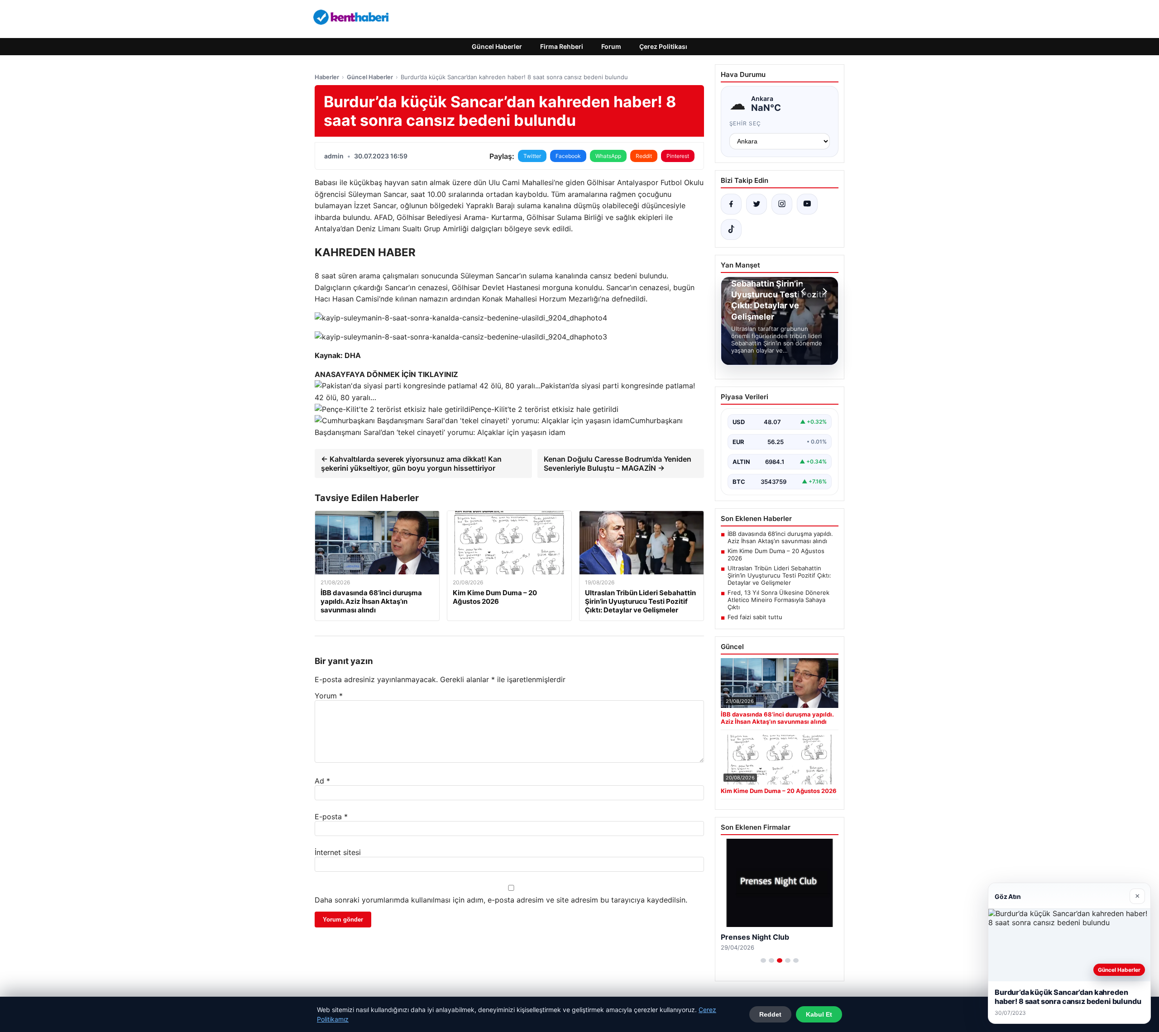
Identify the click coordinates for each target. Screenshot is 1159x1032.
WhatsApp (608, 156)
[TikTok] (731, 229)
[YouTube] (807, 204)
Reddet (770, 1014)
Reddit (644, 156)
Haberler (327, 77)
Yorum (329, 695)
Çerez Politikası (663, 46)
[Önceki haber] (804, 291)
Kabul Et (819, 1014)
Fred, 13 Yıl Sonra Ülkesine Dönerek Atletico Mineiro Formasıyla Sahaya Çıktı (778, 600)
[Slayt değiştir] (763, 960)
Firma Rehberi (561, 46)
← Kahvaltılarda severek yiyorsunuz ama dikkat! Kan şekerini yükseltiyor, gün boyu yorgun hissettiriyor (411, 463)
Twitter (532, 156)
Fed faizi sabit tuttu (755, 617)
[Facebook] (731, 204)
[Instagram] (781, 204)
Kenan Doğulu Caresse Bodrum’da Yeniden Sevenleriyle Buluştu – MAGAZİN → (617, 463)
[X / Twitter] (756, 204)
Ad (322, 780)
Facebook (568, 156)
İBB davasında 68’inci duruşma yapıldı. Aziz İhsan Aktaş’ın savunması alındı (780, 537)
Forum (611, 46)
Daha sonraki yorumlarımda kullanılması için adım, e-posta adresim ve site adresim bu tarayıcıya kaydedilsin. (501, 899)
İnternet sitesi (338, 852)
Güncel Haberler (497, 46)
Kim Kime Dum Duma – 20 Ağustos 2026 (776, 554)
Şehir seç (745, 123)
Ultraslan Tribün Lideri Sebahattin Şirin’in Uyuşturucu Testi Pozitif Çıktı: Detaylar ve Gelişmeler (779, 575)
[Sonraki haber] (823, 291)
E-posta (331, 816)
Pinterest (677, 156)
